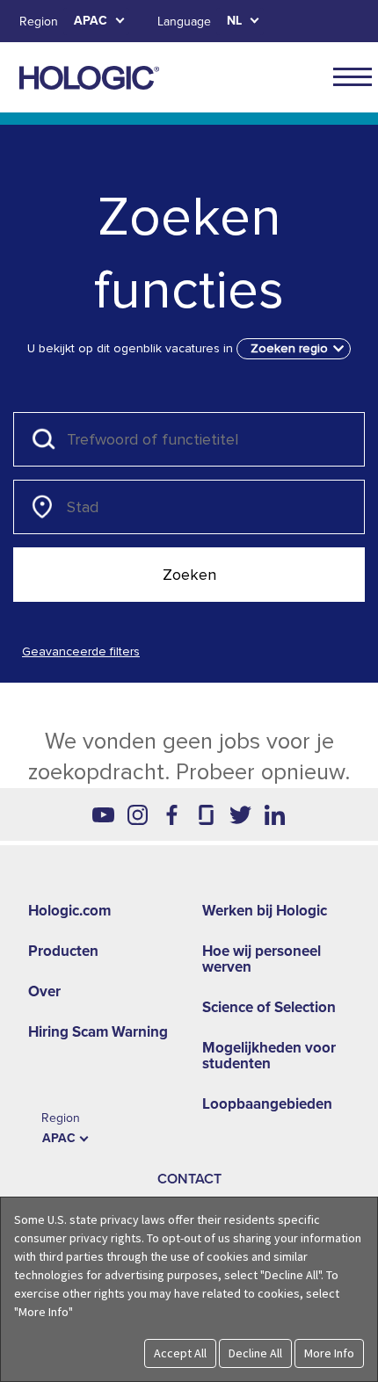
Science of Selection (269, 1007)
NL (234, 20)
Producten (63, 951)
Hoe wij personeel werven (261, 959)
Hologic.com (69, 910)
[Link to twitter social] (240, 814)
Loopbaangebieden (267, 1104)
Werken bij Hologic (264, 910)
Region (38, 21)
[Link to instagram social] (138, 814)
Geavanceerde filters (81, 651)
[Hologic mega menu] (352, 76)
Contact (189, 1179)
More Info (329, 1353)
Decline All (255, 1353)
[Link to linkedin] (275, 814)
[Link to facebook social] (172, 814)
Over (44, 991)
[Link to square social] (206, 814)
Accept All (180, 1353)
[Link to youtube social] (103, 814)
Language (184, 21)
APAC (90, 20)
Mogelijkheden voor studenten (269, 1055)
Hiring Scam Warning (98, 1032)
